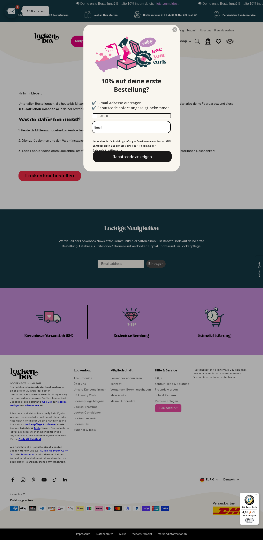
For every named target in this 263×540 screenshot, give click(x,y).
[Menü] (256, 495)
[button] (174, 29)
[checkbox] (132, 116)
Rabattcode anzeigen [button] (132, 156)
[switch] (249, 520)
